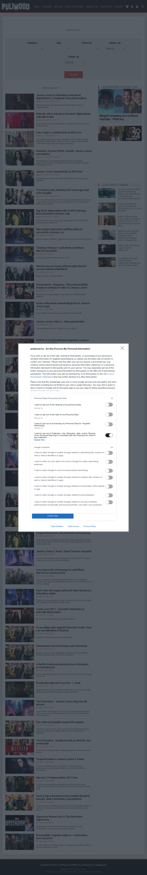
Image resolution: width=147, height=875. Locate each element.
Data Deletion (57, 526)
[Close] (123, 349)
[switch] (109, 405)
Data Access (73, 526)
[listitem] (73, 398)
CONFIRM (53, 516)
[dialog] (73, 437)
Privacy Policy (90, 526)
